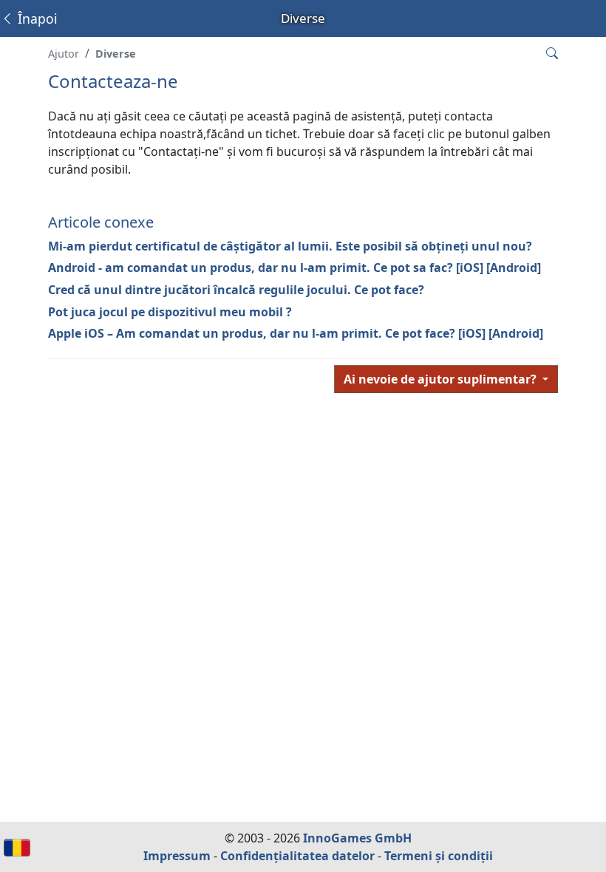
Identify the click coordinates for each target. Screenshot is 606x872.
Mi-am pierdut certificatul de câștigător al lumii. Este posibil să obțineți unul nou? (290, 246)
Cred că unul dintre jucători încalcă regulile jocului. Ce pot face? (236, 290)
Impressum (177, 856)
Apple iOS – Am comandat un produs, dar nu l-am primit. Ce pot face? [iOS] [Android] (295, 333)
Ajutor (63, 54)
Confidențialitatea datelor (297, 856)
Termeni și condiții (438, 856)
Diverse (115, 54)
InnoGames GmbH (357, 838)
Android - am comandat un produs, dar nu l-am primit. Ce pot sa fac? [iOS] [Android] (294, 267)
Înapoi (36, 18)
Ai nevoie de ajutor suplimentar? (441, 379)
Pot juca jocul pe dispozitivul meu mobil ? (170, 312)
